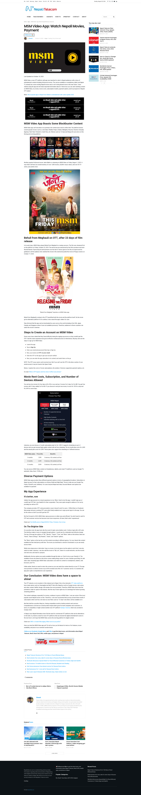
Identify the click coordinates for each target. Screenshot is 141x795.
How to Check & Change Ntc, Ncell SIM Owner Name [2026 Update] (108, 58)
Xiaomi (40, 1)
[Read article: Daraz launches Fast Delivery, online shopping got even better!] (75, 733)
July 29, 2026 (28, 747)
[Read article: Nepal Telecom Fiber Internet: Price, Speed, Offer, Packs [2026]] (94, 30)
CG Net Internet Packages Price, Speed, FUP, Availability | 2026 (108, 77)
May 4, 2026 (103, 81)
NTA (51, 1)
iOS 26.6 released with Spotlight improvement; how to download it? (33, 743)
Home (29, 17)
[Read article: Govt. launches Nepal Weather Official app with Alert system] (54, 733)
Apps (29, 21)
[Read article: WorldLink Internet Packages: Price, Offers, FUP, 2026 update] (94, 68)
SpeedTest (66, 17)
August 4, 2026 (104, 43)
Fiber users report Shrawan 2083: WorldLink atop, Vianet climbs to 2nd (47, 672)
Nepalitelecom (31, 790)
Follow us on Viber (62, 766)
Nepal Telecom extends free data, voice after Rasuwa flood (107, 48)
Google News (42, 631)
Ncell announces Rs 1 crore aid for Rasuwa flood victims (43, 669)
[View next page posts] (104, 83)
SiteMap (26, 781)
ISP (48, 1)
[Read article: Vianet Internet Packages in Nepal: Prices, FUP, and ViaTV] (94, 40)
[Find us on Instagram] (112, 1)
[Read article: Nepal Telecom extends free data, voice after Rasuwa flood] (94, 49)
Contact (76, 17)
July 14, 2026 (49, 747)
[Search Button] (113, 16)
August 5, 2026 (104, 34)
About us (59, 1)
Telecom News (38, 17)
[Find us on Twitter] (109, 1)
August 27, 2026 (104, 52)
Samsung (32, 1)
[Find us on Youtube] (114, 1)
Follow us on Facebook (30, 631)
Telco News (64, 778)
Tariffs (54, 1)
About (84, 17)
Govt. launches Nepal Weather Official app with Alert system (53, 743)
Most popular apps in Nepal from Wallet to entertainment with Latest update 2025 (51, 95)
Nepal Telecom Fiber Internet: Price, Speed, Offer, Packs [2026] (107, 30)
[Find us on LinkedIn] (116, 1)
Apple (36, 1)
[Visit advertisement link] (54, 101)
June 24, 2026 (104, 62)
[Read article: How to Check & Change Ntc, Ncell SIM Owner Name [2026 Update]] (94, 59)
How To (58, 17)
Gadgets (50, 17)
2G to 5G (45, 1)
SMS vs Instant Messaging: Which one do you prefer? (45, 622)
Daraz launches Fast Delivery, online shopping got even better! (75, 743)
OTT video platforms (77, 583)
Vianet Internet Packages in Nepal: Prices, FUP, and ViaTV (108, 39)
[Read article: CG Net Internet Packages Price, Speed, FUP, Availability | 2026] (94, 78)
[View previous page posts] (101, 83)
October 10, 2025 (39, 38)
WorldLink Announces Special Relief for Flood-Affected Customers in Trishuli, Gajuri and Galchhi (54, 661)
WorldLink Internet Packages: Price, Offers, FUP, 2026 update (107, 67)
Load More (55, 753)
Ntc (25, 1)
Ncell (28, 1)
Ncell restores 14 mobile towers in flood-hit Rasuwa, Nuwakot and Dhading (48, 664)
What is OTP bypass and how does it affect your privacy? (45, 372)
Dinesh (31, 38)
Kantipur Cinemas (65, 608)
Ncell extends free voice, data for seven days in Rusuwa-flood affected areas (49, 658)
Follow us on (28, 35)
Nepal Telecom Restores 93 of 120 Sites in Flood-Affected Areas (45, 655)
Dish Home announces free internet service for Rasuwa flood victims (46, 666)
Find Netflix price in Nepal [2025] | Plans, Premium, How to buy (47, 522)
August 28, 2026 (104, 71)
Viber (50, 631)
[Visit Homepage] (40, 8)
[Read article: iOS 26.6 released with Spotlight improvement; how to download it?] (33, 733)
